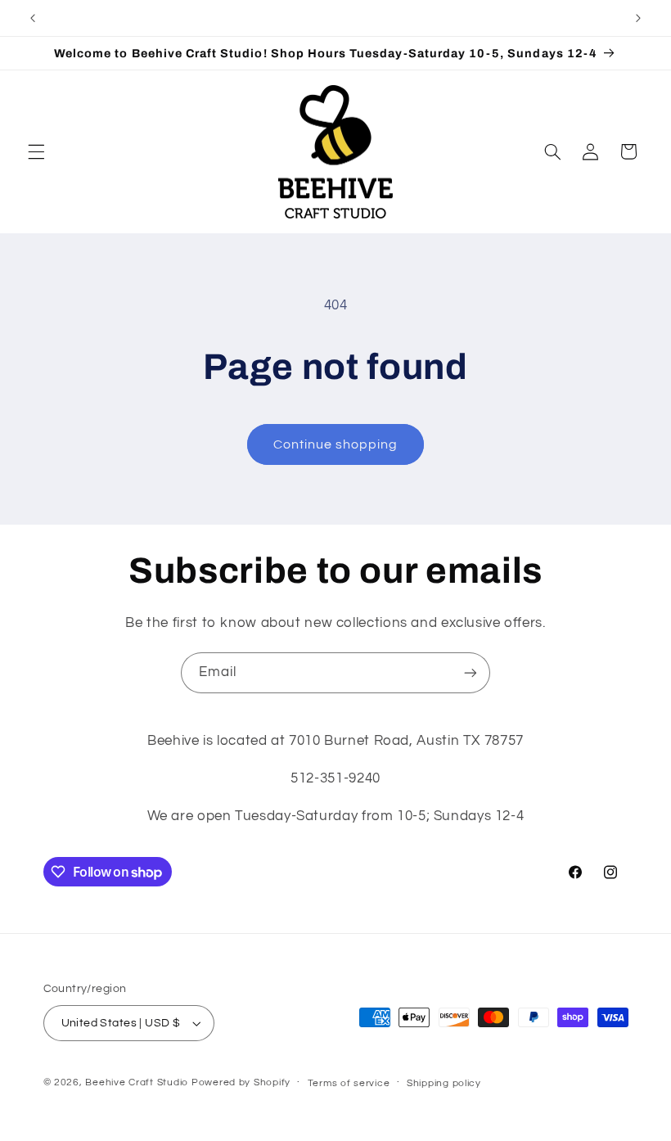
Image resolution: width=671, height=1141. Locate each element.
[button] (36, 151)
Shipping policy (444, 1083)
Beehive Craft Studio (136, 1082)
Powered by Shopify (240, 1082)
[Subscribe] (470, 672)
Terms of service (349, 1083)
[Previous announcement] (33, 18)
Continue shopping (336, 444)
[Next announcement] (638, 18)
